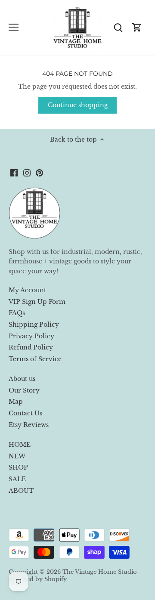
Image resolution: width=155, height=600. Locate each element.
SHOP (18, 467)
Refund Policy (31, 347)
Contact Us (25, 413)
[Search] (117, 27)
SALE (17, 479)
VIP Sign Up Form (37, 302)
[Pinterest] (39, 172)
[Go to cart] (137, 27)
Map (16, 401)
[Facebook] (14, 172)
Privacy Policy (31, 336)
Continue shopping (78, 105)
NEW (17, 456)
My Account (27, 290)
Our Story (24, 390)
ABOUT (21, 491)
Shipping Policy (34, 324)
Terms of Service (35, 359)
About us (22, 379)
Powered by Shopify (38, 579)
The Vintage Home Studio (99, 572)
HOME (20, 444)
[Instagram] (27, 172)
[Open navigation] (14, 27)
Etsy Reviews (29, 425)
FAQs (17, 313)
